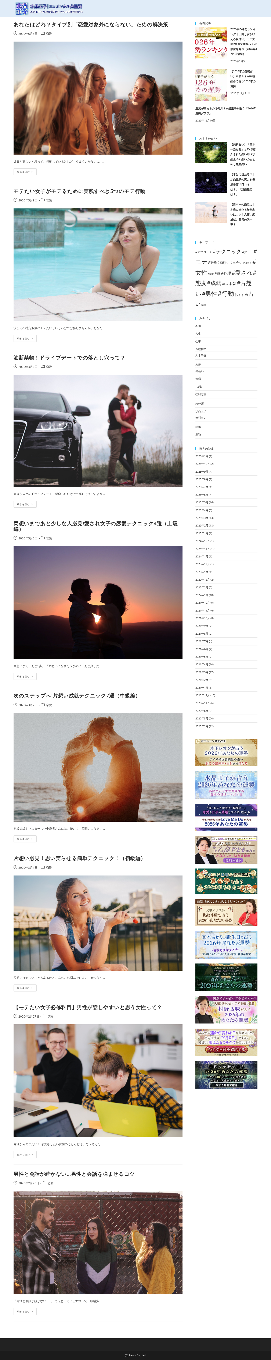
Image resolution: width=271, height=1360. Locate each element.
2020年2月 (201, 726)
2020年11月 (202, 703)
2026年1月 (201, 456)
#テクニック (227, 251)
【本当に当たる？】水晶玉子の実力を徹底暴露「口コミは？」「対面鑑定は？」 (242, 184)
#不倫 (212, 262)
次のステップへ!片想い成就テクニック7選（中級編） (77, 695)
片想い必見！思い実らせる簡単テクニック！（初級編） (80, 858)
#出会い (236, 262)
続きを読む (23, 171)
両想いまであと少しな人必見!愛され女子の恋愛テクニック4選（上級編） (96, 526)
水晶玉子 (200, 411)
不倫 (198, 326)
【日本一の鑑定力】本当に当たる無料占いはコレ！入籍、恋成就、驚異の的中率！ (242, 214)
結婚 (203, 304)
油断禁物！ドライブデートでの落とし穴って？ (70, 357)
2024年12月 (202, 541)
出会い (199, 371)
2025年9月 (201, 471)
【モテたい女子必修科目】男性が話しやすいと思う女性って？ (88, 1007)
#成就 (214, 282)
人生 (198, 333)
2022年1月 (201, 595)
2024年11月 (202, 549)
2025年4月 (201, 510)
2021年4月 (201, 664)
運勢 (198, 434)
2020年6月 (201, 711)
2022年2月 (201, 587)
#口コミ (247, 262)
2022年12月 (202, 579)
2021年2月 (201, 680)
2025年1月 (201, 533)
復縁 (198, 379)
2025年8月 (201, 479)
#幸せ (211, 273)
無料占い (200, 417)
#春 (223, 284)
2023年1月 (201, 572)
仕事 (198, 341)
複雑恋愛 (200, 394)
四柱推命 (200, 349)
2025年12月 (202, 464)
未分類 (199, 403)
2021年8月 (201, 633)
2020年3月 (201, 718)
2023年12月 (202, 564)
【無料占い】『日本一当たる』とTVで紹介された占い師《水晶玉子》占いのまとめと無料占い (243, 154)
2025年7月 (201, 487)
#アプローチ (203, 252)
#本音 (231, 283)
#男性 (209, 293)
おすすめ (241, 294)
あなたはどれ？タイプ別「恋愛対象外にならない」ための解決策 (91, 24)
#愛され (242, 272)
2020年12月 (202, 695)
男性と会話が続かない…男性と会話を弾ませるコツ (74, 1173)
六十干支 (200, 355)
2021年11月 (202, 610)
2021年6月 (201, 649)
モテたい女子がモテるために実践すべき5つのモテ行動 (79, 190)
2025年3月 (201, 518)
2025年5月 (201, 502)
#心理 (226, 273)
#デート (247, 252)
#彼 (217, 273)
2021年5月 (201, 657)
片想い (199, 386)
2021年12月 (202, 603)
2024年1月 (201, 556)
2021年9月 (201, 626)
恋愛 (49, 34)
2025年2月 (201, 525)
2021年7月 (201, 641)
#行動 (226, 293)
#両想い (223, 262)
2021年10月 (202, 618)
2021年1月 (201, 688)
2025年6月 (201, 495)
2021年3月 (201, 672)
